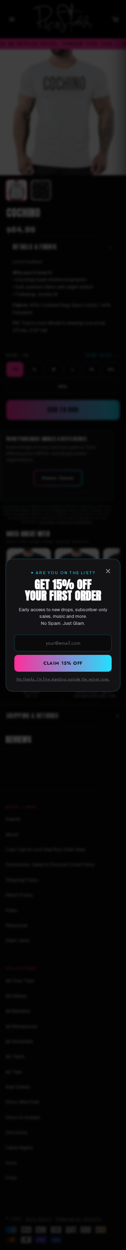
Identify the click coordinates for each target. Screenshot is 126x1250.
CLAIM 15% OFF (63, 663)
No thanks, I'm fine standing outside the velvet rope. (63, 679)
